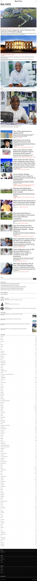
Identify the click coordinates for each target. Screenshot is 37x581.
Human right (3, 420)
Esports (2, 403)
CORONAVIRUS (3, 377)
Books (2, 359)
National (22, 236)
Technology (2, 519)
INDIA (1, 423)
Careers (2, 367)
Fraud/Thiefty (3, 412)
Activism (2, 336)
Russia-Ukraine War (4, 501)
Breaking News (3, 362)
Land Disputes (3, 443)
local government (3, 453)
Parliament (2, 484)
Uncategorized (3, 537)
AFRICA (2, 339)
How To (2, 418)
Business (19, 271)
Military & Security (4, 461)
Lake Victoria (3, 441)
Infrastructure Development (5, 425)
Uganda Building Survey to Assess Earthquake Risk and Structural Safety (12, 288)
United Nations (3, 539)
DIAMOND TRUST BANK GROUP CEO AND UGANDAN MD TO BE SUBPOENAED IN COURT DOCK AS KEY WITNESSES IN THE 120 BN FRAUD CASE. (20, 308)
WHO (1, 540)
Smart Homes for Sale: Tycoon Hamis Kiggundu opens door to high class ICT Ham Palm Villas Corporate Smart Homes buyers (24, 162)
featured (2, 405)
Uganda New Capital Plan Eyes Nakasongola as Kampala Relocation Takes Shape (13, 286)
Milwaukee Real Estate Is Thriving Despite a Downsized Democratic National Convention (23, 215)
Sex (1, 509)
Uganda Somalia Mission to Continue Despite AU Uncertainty (10, 283)
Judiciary (2, 435)
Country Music (3, 379)
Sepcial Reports (31, 236)
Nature (2, 471)
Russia (2, 499)
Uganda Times (7, 298)
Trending (2, 527)
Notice (2, 474)
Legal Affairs (3, 448)
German (2, 413)
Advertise (2, 569)
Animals (2, 346)
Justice (23, 197)
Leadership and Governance (5, 446)
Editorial (2, 392)
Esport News (3, 402)
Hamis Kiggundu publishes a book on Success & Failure (11, 125)
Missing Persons (3, 463)
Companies (2, 375)
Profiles (2, 489)
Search (2, 277)
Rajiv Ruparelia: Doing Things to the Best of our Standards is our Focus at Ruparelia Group (24, 240)
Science (2, 504)
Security (14, 198)
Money (2, 464)
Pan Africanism (3, 481)
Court (1, 380)
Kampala (23, 157)
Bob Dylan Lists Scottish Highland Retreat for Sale (22, 141)
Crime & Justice (3, 382)
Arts (1, 347)
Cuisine (2, 384)
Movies (2, 466)
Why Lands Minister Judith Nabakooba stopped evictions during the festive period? (23, 151)
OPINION (2, 478)
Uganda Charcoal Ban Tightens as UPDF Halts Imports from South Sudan (12, 289)
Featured (15, 147)
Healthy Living (3, 417)
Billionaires (2, 356)
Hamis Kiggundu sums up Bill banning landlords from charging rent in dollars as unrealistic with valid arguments (23, 252)
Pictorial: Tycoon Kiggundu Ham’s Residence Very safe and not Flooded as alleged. (18, 31)
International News (24, 147)
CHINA (2, 372)
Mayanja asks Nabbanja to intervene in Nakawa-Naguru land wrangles (23, 190)
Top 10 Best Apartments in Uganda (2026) (22, 132)
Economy (2, 390)
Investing (2, 433)
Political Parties (3, 486)
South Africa (3, 512)
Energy (2, 397)
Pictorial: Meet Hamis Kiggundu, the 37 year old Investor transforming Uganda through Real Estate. (18, 88)
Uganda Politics (3, 534)
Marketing (2, 458)
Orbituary (2, 479)
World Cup (2, 542)
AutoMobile (2, 351)
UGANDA (34, 157)
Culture (2, 385)
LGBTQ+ (2, 450)
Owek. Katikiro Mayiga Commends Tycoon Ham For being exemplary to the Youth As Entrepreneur (24, 176)
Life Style (2, 451)
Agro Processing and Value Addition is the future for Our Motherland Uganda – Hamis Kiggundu (23, 228)
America (19, 223)
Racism (2, 491)
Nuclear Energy (3, 476)
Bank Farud (2, 352)
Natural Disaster (3, 469)
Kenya (1, 440)
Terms (2, 567)
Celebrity (2, 369)
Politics (2, 560)
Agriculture (2, 341)
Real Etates (20, 137)
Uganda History (3, 532)
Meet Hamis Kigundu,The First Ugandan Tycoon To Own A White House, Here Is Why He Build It (17, 57)
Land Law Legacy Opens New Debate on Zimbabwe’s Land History (13, 299)
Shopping (2, 511)
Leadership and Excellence (5, 445)
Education (2, 395)
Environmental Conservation (5, 400)
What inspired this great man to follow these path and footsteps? (24, 201)
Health (2, 415)
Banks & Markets (3, 354)
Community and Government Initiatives (7, 374)
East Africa (2, 387)
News (28, 147)
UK (1, 535)
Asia (1, 349)
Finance (2, 410)
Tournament (3, 522)
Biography (2, 357)
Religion (2, 497)
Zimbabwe (2, 545)
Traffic (2, 524)
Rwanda (2, 502)
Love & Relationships (4, 456)
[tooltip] (2, 300)
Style (1, 517)
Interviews (19, 236)
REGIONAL (31, 157)
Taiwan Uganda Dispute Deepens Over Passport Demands (10, 285)
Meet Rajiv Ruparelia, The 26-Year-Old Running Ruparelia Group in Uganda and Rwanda (23, 265)
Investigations (19, 197)
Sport (1, 514)
